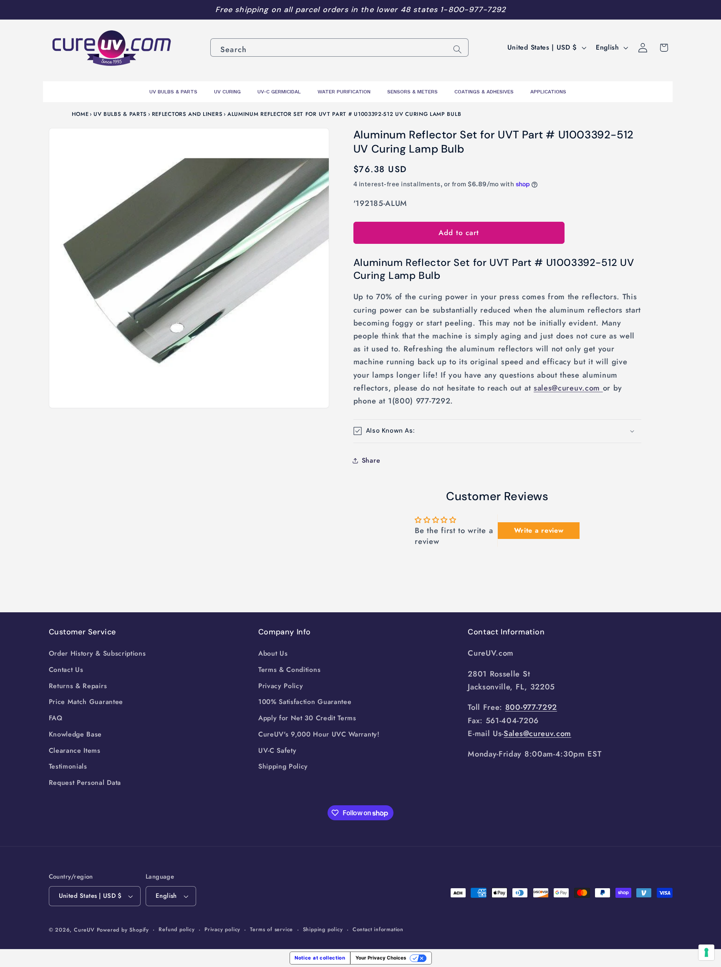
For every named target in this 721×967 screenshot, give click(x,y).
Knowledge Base (75, 734)
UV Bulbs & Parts (120, 114)
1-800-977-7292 (473, 10)
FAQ (56, 718)
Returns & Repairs (78, 686)
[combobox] (339, 47)
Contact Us (66, 669)
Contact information (378, 929)
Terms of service (271, 929)
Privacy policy (222, 929)
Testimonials (68, 766)
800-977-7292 (531, 707)
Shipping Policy (283, 766)
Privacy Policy (280, 686)
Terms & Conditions (289, 669)
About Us (273, 653)
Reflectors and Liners (187, 114)
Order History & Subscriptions (97, 653)
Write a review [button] (539, 530)
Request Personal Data (85, 782)
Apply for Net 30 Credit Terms (307, 718)
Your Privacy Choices (380, 958)
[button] (497, 431)
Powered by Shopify (123, 930)
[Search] (457, 49)
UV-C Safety (277, 750)
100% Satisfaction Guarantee (305, 701)
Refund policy (176, 929)
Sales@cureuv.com (537, 733)
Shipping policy (323, 929)
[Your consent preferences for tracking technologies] (706, 952)
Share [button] (371, 460)
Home (80, 114)
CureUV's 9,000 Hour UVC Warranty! (319, 734)
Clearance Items (75, 750)
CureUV (84, 930)
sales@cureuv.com (568, 387)
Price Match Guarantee (86, 701)
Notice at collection (320, 958)
